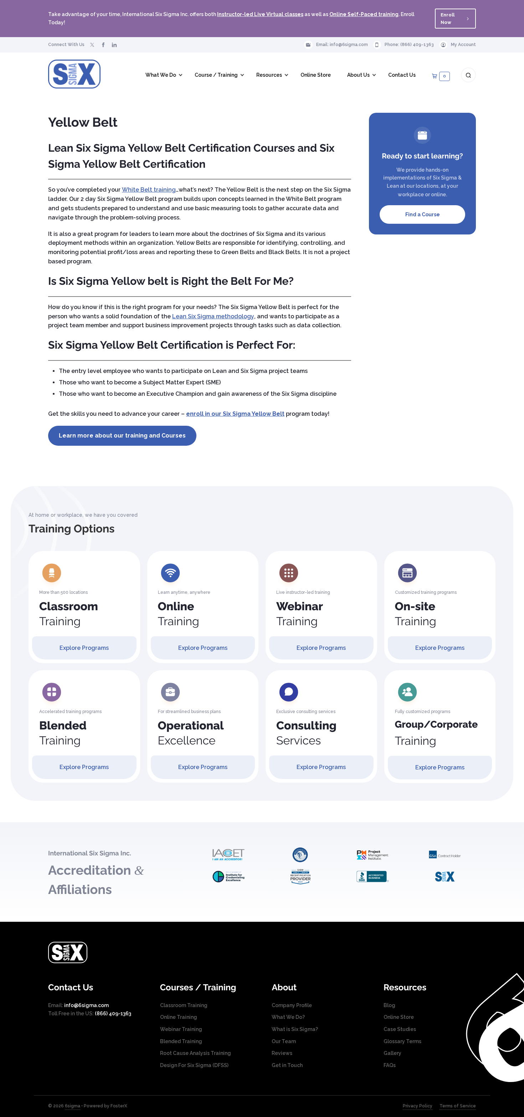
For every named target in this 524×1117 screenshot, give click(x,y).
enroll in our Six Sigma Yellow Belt (235, 413)
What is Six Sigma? (295, 1029)
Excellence (191, 733)
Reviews (282, 1053)
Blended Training (181, 1041)
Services (306, 733)
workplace (411, 194)
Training (68, 614)
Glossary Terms (402, 1041)
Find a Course (422, 214)
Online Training (178, 1017)
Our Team (284, 1041)
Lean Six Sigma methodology (213, 316)
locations (427, 186)
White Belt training (149, 189)
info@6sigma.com (349, 44)
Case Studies (400, 1029)
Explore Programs (84, 648)
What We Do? (288, 1017)
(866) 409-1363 (417, 44)
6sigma (72, 1105)
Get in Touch (287, 1065)
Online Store (399, 1017)
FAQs (390, 1065)
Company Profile (292, 1005)
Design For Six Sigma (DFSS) (194, 1065)
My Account (463, 44)
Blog (389, 1005)
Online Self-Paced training (364, 14)
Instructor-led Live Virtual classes (260, 14)
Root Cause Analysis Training (195, 1053)
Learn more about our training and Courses (122, 435)
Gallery (392, 1053)
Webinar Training (181, 1029)
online (438, 194)
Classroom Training (183, 1005)
